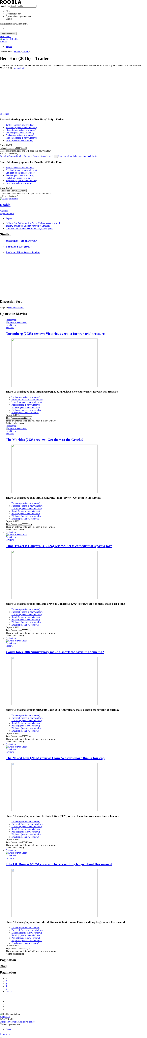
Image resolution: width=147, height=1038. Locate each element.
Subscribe (4, 114)
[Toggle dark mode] (1, 1037)
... (56, 156)
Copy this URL (7, 145)
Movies (17, 51)
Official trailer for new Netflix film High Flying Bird (29, 228)
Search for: (5, 6)
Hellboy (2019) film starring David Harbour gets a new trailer (33, 223)
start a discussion (16, 307)
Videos (25, 51)
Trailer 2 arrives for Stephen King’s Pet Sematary (28, 226)
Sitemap (31, 1022)
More (3, 966)
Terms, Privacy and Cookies (13, 1022)
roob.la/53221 (19, 68)
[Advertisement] (73, 91)
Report (9, 46)
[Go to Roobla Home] (11, 3)
